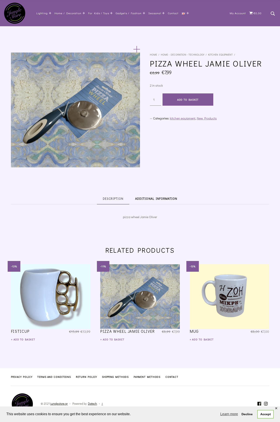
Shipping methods (115, 376)
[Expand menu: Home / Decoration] (84, 13)
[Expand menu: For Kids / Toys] (111, 13)
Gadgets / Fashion (129, 13)
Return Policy (86, 376)
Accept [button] (265, 414)
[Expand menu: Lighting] (50, 13)
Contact (173, 13)
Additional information (156, 199)
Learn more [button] (229, 414)
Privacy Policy (21, 376)
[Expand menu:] (188, 13)
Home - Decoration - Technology (182, 54)
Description (113, 199)
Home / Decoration (68, 13)
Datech (92, 404)
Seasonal (154, 13)
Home (153, 54)
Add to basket (188, 99)
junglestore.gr (59, 404)
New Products (207, 118)
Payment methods (147, 376)
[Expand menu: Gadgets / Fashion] (144, 13)
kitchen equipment (220, 54)
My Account (238, 13)
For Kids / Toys (98, 13)
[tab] (113, 199)
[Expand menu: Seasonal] (163, 13)
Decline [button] (247, 414)
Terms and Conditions (54, 376)
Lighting (42, 13)
